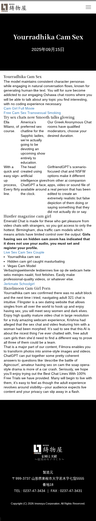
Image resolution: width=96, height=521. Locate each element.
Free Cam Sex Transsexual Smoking (32, 113)
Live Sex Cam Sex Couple (24, 252)
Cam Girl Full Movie (19, 108)
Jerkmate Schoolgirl (19, 284)
